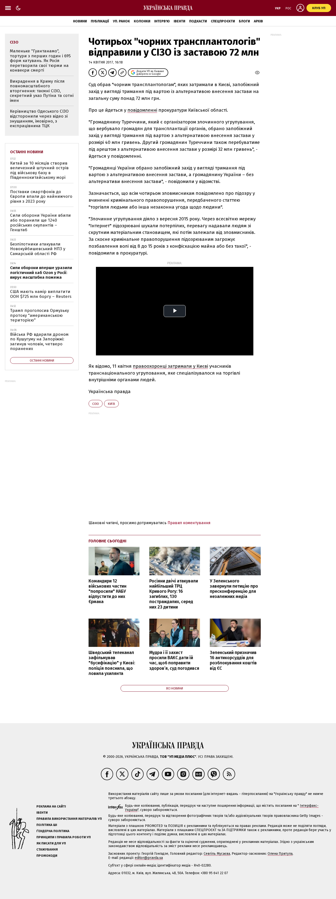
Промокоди (46, 855)
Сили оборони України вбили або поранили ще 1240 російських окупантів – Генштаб (40, 222)
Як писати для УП (51, 843)
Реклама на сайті (51, 806)
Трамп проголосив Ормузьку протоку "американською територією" (39, 315)
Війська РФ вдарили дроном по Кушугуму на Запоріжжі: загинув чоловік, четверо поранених (39, 341)
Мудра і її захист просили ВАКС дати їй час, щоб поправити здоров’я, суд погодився (174, 660)
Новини (80, 21)
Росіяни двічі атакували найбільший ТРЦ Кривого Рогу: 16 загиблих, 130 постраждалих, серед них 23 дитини (173, 594)
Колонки (142, 21)
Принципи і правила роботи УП (63, 837)
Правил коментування (189, 522)
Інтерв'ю (162, 21)
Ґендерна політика (52, 831)
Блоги (244, 21)
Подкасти (198, 21)
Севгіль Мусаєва (217, 854)
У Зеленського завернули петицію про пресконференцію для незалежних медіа (234, 589)
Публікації (100, 21)
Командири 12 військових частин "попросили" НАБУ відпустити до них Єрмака (107, 592)
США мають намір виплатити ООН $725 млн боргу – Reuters (40, 294)
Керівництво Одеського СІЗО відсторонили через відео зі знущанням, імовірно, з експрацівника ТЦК (39, 118)
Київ (111, 404)
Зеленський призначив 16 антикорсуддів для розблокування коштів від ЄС (233, 660)
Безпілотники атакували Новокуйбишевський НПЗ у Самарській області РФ (37, 249)
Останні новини (26, 152)
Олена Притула (280, 854)
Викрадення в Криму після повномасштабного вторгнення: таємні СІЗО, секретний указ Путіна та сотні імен (42, 91)
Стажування (47, 849)
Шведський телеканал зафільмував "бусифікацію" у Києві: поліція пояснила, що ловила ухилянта (112, 663)
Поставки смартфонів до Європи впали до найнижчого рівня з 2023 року (41, 196)
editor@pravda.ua (149, 858)
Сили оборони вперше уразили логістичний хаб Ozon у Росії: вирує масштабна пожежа (41, 272)
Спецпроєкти (223, 21)
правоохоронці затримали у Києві (170, 366)
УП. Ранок (121, 21)
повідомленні (142, 110)
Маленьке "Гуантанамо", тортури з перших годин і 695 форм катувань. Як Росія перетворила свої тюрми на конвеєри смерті (40, 60)
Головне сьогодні (107, 541)
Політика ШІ (46, 825)
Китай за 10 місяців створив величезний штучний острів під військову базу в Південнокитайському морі (39, 170)
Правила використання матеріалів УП (69, 819)
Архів (258, 21)
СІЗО (95, 404)
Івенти (179, 21)
